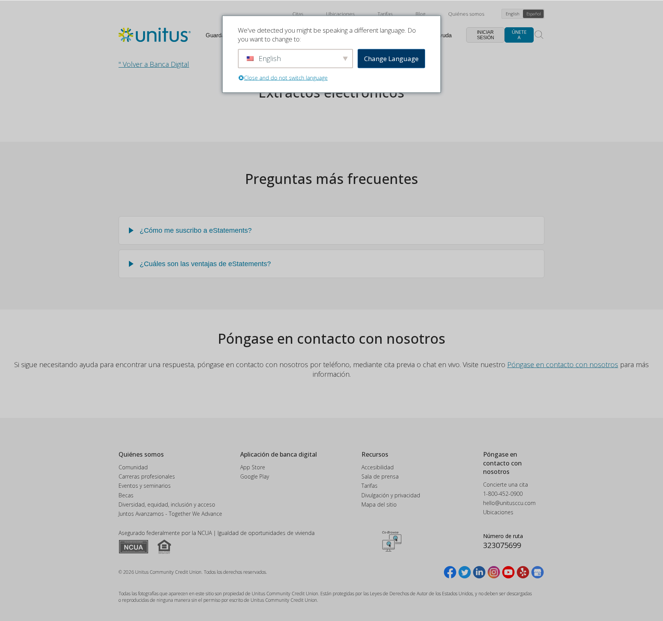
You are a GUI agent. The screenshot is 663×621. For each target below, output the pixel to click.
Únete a (519, 35)
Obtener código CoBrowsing (391, 541)
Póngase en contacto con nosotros (562, 364)
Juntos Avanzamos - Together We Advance (170, 513)
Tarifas (385, 13)
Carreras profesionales (147, 476)
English (513, 14)
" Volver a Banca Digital (154, 64)
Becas (126, 495)
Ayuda (443, 35)
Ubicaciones (340, 13)
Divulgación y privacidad (390, 495)
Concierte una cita (505, 484)
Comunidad (133, 467)
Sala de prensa (380, 476)
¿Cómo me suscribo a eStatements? (196, 230)
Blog (420, 13)
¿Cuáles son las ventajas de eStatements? (205, 264)
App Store (252, 467)
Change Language (391, 58)
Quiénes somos (466, 13)
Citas (297, 13)
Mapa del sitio (379, 504)
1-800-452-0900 (503, 493)
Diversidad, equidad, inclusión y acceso (167, 504)
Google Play (254, 476)
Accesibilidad (377, 467)
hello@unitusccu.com (509, 503)
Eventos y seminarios (145, 485)
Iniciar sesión (485, 35)
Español (533, 14)
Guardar (216, 35)
